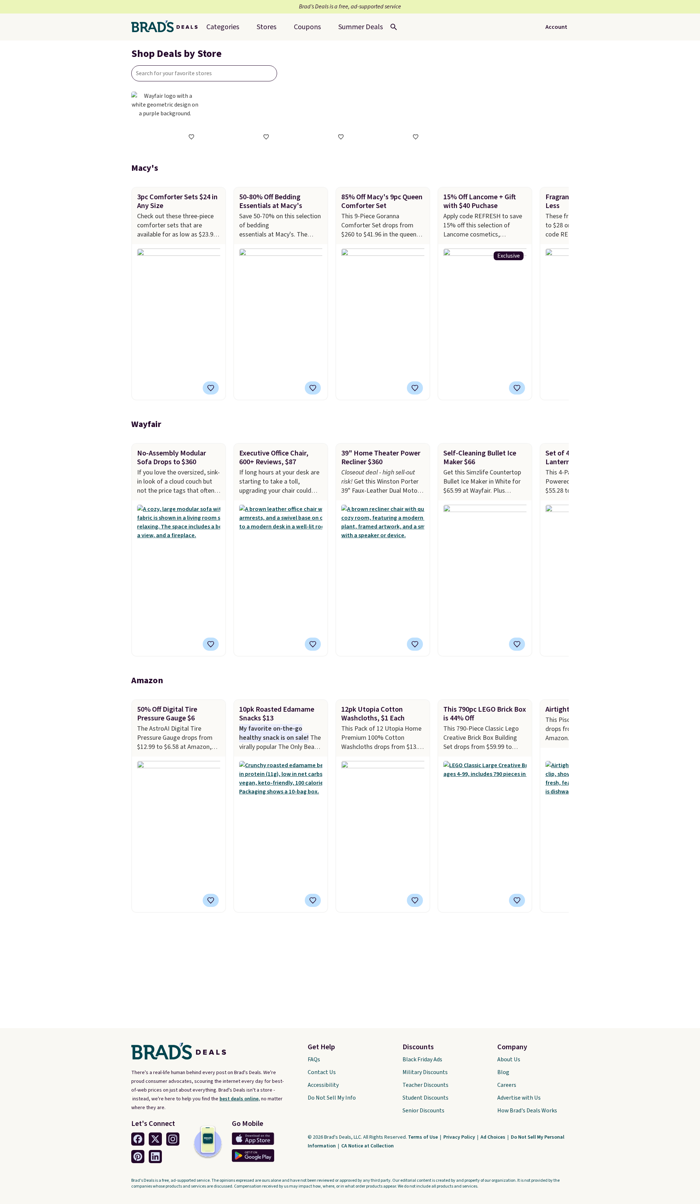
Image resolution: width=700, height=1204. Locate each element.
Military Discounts (425, 1072)
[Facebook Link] (137, 1139)
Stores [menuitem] (266, 27)
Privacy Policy (459, 1137)
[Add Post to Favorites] (211, 388)
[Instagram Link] (172, 1139)
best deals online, (239, 1099)
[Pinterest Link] (137, 1156)
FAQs (314, 1059)
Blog (503, 1072)
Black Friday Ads (422, 1059)
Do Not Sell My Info (332, 1097)
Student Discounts (425, 1097)
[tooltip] (191, 137)
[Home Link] (167, 27)
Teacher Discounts (425, 1085)
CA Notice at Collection (367, 1146)
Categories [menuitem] (222, 27)
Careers (506, 1085)
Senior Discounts (423, 1110)
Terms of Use (423, 1137)
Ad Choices (493, 1137)
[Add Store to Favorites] (191, 137)
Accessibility (323, 1085)
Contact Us (322, 1072)
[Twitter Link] (155, 1139)
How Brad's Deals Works (527, 1110)
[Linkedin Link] (155, 1156)
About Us (508, 1059)
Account (556, 27)
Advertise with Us (519, 1097)
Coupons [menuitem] (307, 27)
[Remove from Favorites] (415, 388)
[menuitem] (360, 27)
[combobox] (204, 73)
